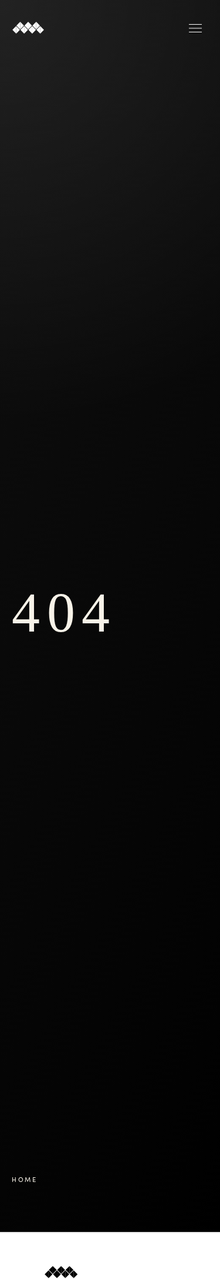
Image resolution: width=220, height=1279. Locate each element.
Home (25, 1179)
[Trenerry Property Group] (56, 28)
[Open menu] (195, 28)
